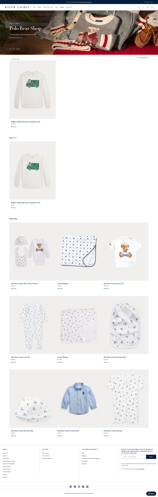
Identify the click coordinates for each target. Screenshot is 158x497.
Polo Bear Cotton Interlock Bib (115, 357)
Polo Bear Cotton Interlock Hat (22, 431)
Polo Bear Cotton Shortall (113, 431)
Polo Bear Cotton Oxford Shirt (68, 431)
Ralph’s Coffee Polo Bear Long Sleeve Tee (25, 122)
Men (34, 7)
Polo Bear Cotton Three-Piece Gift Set (24, 284)
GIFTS (11, 23)
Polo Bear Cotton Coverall (20, 357)
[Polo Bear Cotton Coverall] (33, 325)
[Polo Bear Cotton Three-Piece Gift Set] (33, 251)
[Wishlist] (147, 7)
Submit (151, 457)
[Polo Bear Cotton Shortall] (125, 399)
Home (56, 7)
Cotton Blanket (62, 284)
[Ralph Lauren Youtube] (79, 487)
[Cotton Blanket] (79, 251)
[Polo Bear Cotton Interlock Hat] (33, 399)
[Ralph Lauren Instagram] (71, 487)
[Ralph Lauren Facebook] (75, 487)
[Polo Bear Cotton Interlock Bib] (125, 325)
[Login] (143, 7)
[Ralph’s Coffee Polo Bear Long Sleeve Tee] (33, 90)
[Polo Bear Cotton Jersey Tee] (125, 251)
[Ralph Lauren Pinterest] (87, 487)
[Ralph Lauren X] (83, 487)
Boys (17, 23)
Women (39, 7)
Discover (69, 7)
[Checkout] (152, 7)
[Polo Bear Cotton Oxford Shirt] (79, 399)
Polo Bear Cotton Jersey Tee (114, 284)
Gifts (62, 7)
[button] (139, 7)
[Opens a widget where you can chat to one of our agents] (151, 494)
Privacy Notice (140, 469)
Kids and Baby (48, 7)
